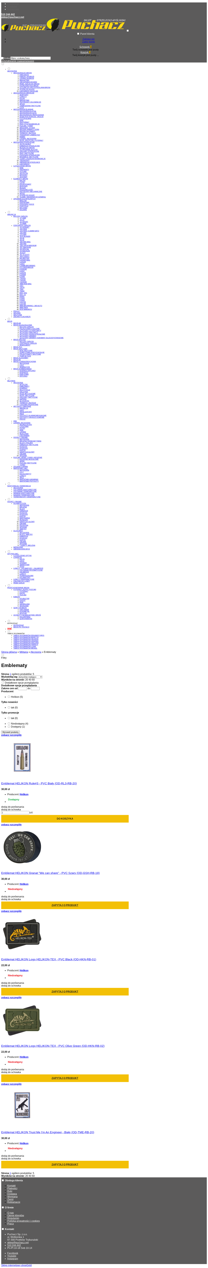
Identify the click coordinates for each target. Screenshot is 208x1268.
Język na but (25, 144)
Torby (22, 465)
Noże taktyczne (26, 395)
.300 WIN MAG (25, 242)
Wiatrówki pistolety (29, 481)
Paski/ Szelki (19, 583)
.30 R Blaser (24, 236)
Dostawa (12, 1194)
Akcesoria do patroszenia (31, 115)
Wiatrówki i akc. (20, 468)
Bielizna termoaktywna (30, 441)
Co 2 (21, 472)
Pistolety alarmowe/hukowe (32, 415)
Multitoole (24, 390)
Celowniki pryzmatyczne (31, 570)
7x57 (21, 286)
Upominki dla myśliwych (24, 199)
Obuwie (22, 454)
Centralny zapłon (22, 225)
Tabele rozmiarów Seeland (26, 643)
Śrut (21, 477)
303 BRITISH (24, 258)
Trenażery (24, 160)
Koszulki (23, 448)
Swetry (22, 529)
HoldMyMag (24, 617)
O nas (10, 1212)
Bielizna (23, 507)
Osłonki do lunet (21, 581)
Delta (22, 559)
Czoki (22, 182)
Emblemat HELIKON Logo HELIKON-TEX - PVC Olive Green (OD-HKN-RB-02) (52, 1045)
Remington (24, 367)
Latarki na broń (26, 78)
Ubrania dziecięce (21, 549)
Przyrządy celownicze (30, 102)
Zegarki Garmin (20, 466)
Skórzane (24, 606)
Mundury (23, 520)
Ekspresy (23, 372)
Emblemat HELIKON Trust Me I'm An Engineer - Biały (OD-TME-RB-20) (47, 1132)
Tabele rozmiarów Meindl (25, 648)
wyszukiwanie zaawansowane (17, 61)
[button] (7, 691)
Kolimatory (24, 577)
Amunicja (23, 408)
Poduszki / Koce (26, 204)
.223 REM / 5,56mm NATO (29, 231)
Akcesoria (24, 363)
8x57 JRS (23, 293)
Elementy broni (20, 179)
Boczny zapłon (20, 216)
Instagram (13, 9)
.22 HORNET (24, 227)
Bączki (22, 180)
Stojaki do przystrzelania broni (34, 87)
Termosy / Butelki (27, 133)
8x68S (21, 296)
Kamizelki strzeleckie (29, 146)
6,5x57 (22, 271)
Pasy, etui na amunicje (29, 124)
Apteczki (23, 384)
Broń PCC (17, 347)
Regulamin (13, 1218)
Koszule (23, 446)
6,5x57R (22, 273)
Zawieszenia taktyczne (30, 106)
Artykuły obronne (22, 406)
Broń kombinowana (22, 369)
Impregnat (18, 547)
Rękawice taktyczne (28, 157)
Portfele (23, 206)
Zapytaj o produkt (65, 905)
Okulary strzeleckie (29, 151)
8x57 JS (22, 295)
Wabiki (22, 137)
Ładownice (24, 164)
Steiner (23, 563)
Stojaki (22, 171)
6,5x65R (22, 275)
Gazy (21, 410)
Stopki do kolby (27, 89)
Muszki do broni (27, 148)
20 (26, 679)
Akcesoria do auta (28, 113)
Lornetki (17, 557)
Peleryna (23, 525)
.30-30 (21, 240)
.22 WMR (22, 223)
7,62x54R (23, 282)
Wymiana (12, 1196)
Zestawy (23, 177)
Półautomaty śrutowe (30, 354)
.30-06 (21, 238)
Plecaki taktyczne (28, 463)
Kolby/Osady (25, 184)
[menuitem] (88, 139)
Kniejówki (24, 374)
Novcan (23, 613)
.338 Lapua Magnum (27, 245)
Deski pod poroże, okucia (31, 117)
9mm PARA (23, 307)
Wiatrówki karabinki (28, 479)
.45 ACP (22, 253)
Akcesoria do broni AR (23, 93)
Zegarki (23, 210)
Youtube (12, 6)
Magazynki (24, 80)
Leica (21, 561)
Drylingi (23, 376)
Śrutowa (17, 315)
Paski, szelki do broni (29, 84)
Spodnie (23, 456)
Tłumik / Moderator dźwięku (32, 197)
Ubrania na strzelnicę (29, 162)
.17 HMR (22, 218)
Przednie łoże (26, 190)
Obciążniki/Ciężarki (28, 82)
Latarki (22, 432)
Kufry (22, 593)
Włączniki (23, 434)
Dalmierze (24, 572)
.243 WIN (22, 233)
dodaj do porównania (12, 807)
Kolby (22, 98)
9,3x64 (22, 300)
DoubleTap (24, 598)
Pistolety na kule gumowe (31, 417)
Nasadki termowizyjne (23, 495)
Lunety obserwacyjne (23, 579)
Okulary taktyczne (28, 397)
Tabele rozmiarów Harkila (25, 644)
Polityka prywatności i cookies (23, 1221)
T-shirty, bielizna (27, 545)
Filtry (22, 428)
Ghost (22, 600)
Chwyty (23, 96)
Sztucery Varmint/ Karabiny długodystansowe (41, 338)
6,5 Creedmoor (26, 267)
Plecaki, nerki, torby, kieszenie (27, 457)
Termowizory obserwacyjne (27, 497)
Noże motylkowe (27, 393)
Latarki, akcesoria (27, 138)
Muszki (22, 188)
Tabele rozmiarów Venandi (25, 641)
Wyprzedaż (18, 625)
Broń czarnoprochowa (24, 361)
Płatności (12, 1188)
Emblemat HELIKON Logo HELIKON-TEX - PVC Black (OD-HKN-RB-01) (48, 959)
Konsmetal (24, 611)
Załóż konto (88, 41)
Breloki (23, 200)
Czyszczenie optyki (22, 555)
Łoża (21, 107)
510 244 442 (8, 14)
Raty (9, 1191)
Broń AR (17, 323)
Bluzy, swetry (26, 534)
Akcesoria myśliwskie (23, 109)
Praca (10, 1223)
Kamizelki (23, 511)
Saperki (22, 399)
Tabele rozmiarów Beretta (26, 637)
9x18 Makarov (25, 309)
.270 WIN (22, 234)
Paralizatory (25, 412)
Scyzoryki (24, 401)
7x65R (22, 291)
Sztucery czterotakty (30, 330)
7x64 (21, 289)
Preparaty (24, 169)
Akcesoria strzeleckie (24, 142)
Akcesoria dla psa (27, 111)
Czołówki (23, 426)
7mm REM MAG (25, 284)
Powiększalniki (26, 576)
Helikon (24, 794)
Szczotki (23, 173)
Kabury (16, 597)
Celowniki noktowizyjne (25, 489)
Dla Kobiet (18, 531)
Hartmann (24, 609)
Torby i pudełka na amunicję (32, 159)
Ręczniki (23, 208)
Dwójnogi (24, 75)
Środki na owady (27, 131)
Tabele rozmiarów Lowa (24, 646)
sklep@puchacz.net (12, 17)
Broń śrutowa (20, 349)
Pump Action (25, 356)
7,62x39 (22, 280)
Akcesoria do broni (22, 73)
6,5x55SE (23, 269)
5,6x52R (22, 262)
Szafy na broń (20, 608)
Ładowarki (24, 435)
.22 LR (21, 220)
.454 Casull (24, 256)
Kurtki (22, 450)
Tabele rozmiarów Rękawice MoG (28, 635)
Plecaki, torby (26, 126)
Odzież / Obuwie (20, 437)
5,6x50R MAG (24, 260)
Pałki (21, 414)
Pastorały (24, 122)
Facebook (13, 3)
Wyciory (23, 175)
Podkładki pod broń (28, 86)
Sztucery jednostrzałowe (32, 334)
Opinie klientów (15, 1215)
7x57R (22, 287)
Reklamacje (13, 1202)
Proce (22, 419)
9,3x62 (22, 298)
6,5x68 (22, 276)
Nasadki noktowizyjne (23, 493)
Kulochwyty (25, 474)
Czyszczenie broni (22, 166)
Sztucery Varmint (27, 336)
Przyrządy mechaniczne (30, 191)
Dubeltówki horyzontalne (31, 352)
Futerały (23, 591)
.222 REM (23, 229)
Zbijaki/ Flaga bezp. (22, 317)
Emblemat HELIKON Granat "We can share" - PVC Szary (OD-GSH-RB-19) (50, 873)
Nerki (22, 461)
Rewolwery (24, 345)
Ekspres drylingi (27, 371)
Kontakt (11, 1185)
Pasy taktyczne (26, 153)
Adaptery (23, 95)
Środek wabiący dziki (29, 129)
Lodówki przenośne (28, 404)
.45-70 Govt (24, 254)
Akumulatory (25, 425)
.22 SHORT (23, 222)
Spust (22, 104)
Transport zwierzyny (29, 135)
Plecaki (22, 595)
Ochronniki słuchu (28, 149)
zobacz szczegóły (11, 735)
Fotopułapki (25, 118)
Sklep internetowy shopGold (16, 1265)
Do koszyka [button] (65, 818)
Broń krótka (19, 339)
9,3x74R (22, 304)
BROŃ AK (17, 360)
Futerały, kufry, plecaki (24, 589)
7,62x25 (22, 278)
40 (30, 679)
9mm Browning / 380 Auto (30, 306)
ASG (15, 421)
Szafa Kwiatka (25, 619)
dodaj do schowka (11, 809)
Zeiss (21, 566)
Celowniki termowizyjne (25, 491)
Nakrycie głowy (27, 522)
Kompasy (23, 388)
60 (33, 679)
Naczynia (23, 392)
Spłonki (17, 313)
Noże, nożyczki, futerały (31, 140)
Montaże (23, 186)
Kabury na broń (26, 76)
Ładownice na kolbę (28, 91)
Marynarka (24, 518)
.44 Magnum (24, 251)
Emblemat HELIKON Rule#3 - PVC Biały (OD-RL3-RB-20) (39, 783)
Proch (16, 311)
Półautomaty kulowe (29, 329)
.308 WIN (22, 244)
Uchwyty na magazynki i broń (27, 615)
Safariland (24, 604)
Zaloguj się (89, 39)
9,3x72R (22, 302)
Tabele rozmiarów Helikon (25, 639)
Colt (21, 365)
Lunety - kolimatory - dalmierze (28, 568)
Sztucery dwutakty (28, 332)
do (29, 688)
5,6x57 (22, 264)
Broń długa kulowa (22, 325)
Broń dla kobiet (20, 358)
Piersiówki (24, 202)
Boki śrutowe (25, 350)
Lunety (22, 476)
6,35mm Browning (27, 265)
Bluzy (22, 509)
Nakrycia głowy (26, 452)
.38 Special (24, 249)
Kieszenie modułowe (29, 459)
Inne (21, 120)
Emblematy (24, 386)
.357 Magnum (25, 247)
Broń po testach (21, 627)
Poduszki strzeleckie (29, 155)
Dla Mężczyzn (19, 503)
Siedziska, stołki (27, 128)
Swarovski (24, 565)
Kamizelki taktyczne (28, 445)
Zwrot (10, 1199)
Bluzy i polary (26, 443)
